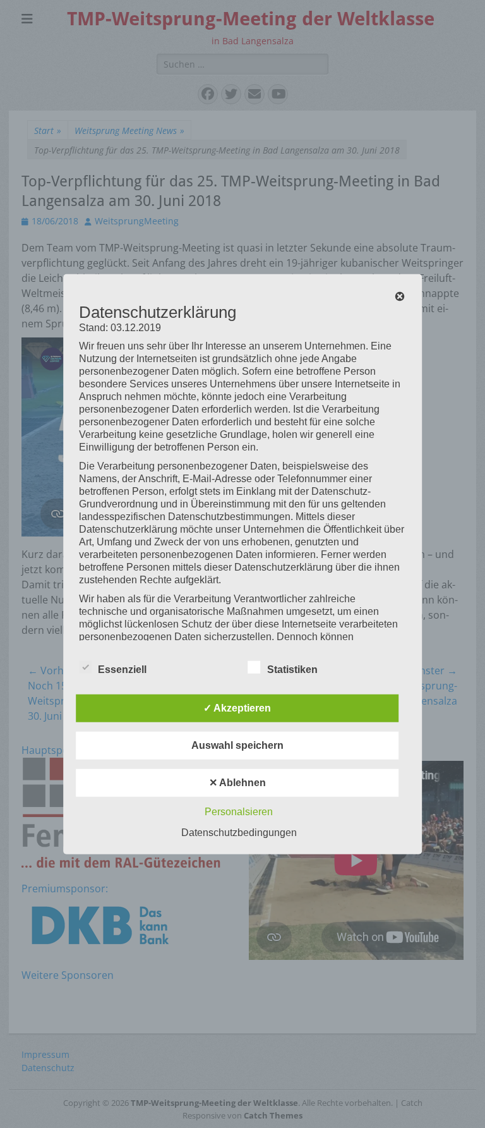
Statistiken (292, 669)
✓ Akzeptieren (237, 708)
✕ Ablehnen (237, 782)
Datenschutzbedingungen (239, 832)
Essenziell (122, 669)
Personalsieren (239, 811)
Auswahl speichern (237, 745)
